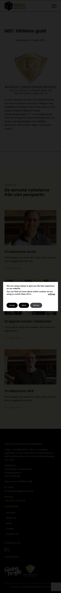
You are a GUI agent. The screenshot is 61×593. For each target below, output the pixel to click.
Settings (36, 305)
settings (51, 294)
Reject (24, 305)
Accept (12, 305)
